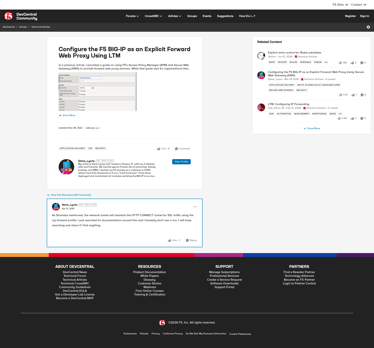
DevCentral (9, 26)
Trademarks (130, 333)
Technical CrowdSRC (75, 283)
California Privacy (173, 333)
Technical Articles (40, 26)
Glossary (150, 280)
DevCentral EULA (75, 291)
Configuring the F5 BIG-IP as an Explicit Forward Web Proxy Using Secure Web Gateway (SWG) (316, 73)
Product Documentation (149, 272)
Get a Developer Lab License (75, 294)
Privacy (156, 333)
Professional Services (224, 276)
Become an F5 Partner (299, 280)
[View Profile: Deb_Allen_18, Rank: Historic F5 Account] (261, 107)
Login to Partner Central (299, 283)
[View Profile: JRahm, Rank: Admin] (261, 56)
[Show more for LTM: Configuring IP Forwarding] (340, 114)
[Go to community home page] (20, 16)
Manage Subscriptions (224, 272)
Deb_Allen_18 (276, 108)
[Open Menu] (368, 27)
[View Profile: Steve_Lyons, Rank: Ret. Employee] (66, 167)
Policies (144, 333)
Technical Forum (75, 276)
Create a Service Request (224, 280)
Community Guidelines (75, 287)
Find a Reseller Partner (299, 272)
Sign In (364, 16)
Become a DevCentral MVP (75, 298)
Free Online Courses (150, 291)
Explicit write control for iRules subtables (294, 52)
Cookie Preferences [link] (240, 334)
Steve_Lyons (86, 161)
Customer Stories (149, 283)
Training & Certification (149, 294)
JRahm (272, 56)
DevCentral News (75, 272)
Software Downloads (224, 283)
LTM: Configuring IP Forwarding (288, 104)
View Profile (181, 161)
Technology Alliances (299, 276)
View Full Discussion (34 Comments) (71, 195)
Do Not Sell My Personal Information (206, 333)
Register (350, 16)
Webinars (149, 287)
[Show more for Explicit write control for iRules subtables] (326, 62)
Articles (23, 26)
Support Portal (224, 287)
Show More (69, 115)
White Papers (149, 276)
